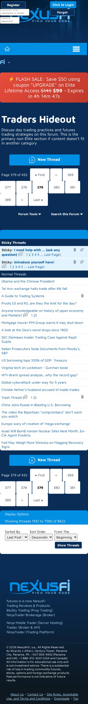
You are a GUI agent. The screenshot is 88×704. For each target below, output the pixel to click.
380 (57, 187)
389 (8, 200)
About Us (17, 694)
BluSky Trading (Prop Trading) (30, 610)
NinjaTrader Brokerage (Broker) (31, 615)
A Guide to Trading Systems (22, 296)
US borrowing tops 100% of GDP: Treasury (34, 360)
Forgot (62, 12)
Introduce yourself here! (34, 262)
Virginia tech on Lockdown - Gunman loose (34, 367)
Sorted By (12, 531)
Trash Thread (11, 397)
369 (70, 175)
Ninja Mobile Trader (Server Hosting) (35, 623)
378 (24, 187)
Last (38, 200)
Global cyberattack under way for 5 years (33, 382)
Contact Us (35, 694)
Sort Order (38, 531)
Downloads (61, 698)
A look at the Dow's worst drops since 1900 (34, 330)
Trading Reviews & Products (28, 605)
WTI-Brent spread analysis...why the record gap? (39, 375)
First (40, 175)
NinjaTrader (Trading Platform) (30, 632)
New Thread (34, 159)
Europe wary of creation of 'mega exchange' (36, 424)
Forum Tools (27, 214)
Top (75, 698)
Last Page (52, 254)
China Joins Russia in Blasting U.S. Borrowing (36, 405)
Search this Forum (65, 214)
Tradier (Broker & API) (23, 627)
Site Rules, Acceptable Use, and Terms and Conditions (42, 696)
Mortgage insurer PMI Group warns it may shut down (42, 322)
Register (13, 5)
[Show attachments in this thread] (75, 250)
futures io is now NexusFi (26, 601)
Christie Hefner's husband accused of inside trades (40, 389)
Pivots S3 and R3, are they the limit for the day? (39, 303)
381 (72, 187)
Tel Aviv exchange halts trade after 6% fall (34, 288)
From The (61, 531)
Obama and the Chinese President (28, 281)
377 (8, 187)
